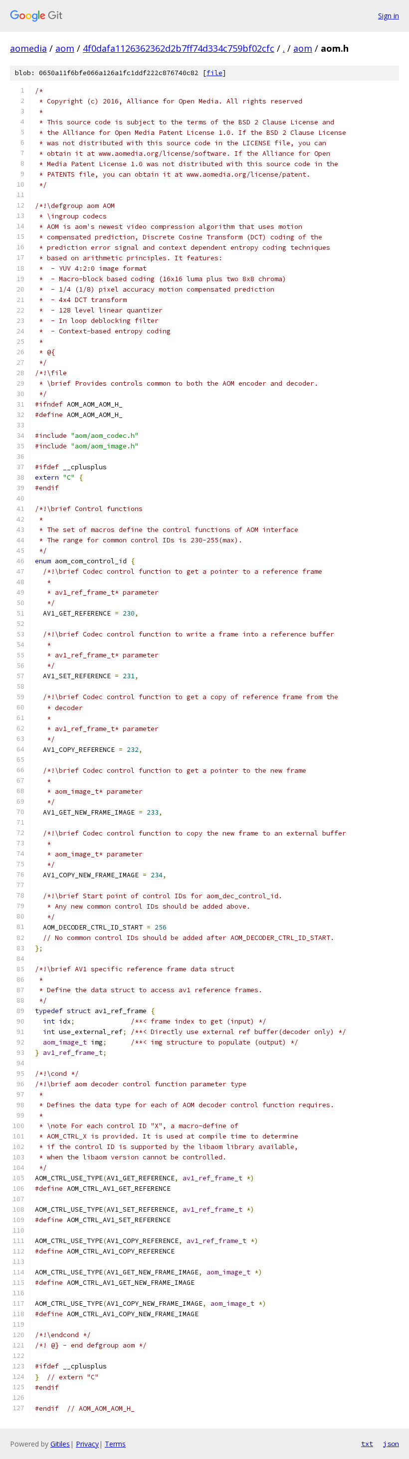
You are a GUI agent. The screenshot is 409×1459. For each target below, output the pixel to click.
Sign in (388, 15)
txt (367, 1443)
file (214, 73)
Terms (115, 1444)
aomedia (28, 48)
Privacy (87, 1444)
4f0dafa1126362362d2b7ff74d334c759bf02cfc (178, 48)
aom (64, 48)
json (391, 1443)
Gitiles (60, 1444)
